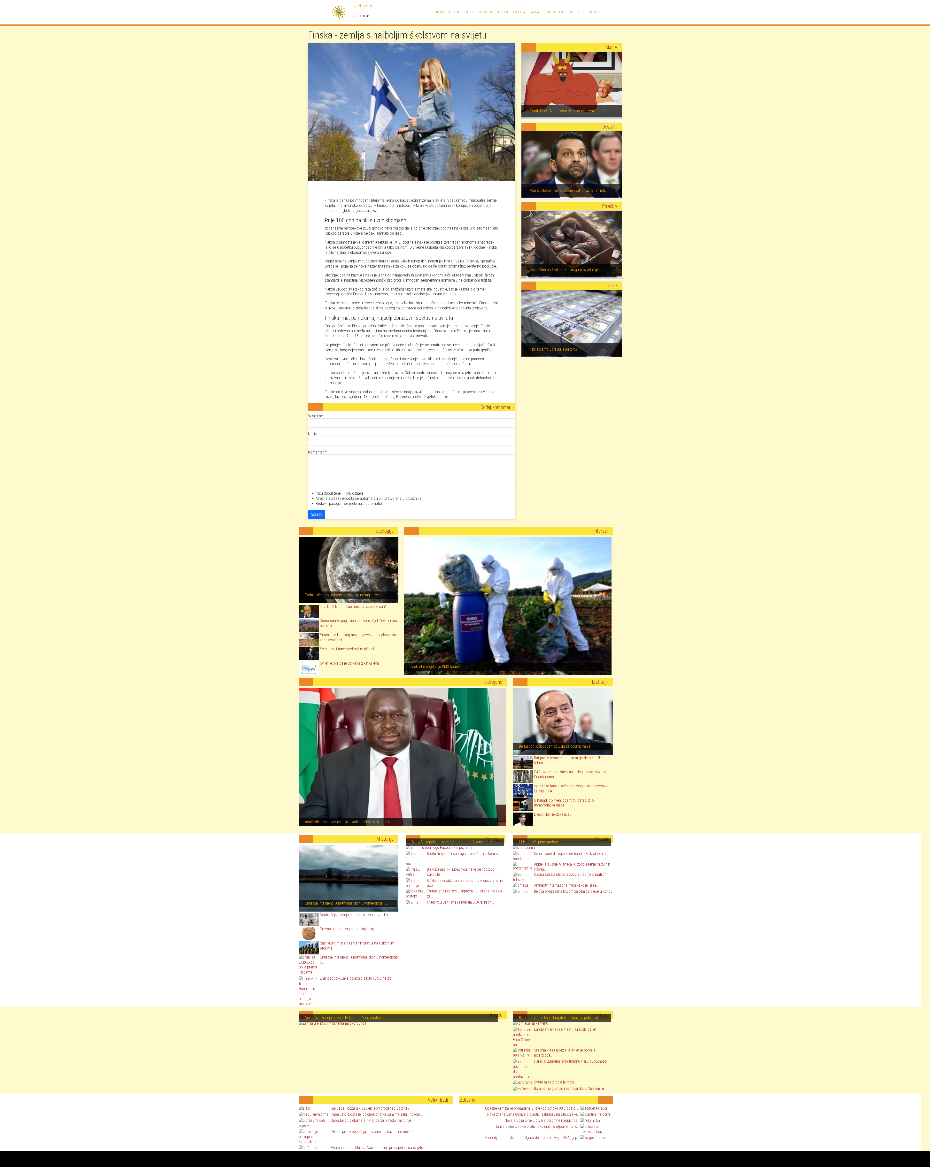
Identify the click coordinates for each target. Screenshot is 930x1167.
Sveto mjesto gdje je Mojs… (555, 1082)
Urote (580, 12)
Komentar (316, 452)
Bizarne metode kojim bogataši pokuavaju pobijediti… (559, 1017)
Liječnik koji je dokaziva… (553, 814)
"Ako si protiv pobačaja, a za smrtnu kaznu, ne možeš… (373, 1131)
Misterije (502, 12)
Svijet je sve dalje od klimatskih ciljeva (349, 663)
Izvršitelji (485, 12)
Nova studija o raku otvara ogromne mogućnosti (542, 1120)
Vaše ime (315, 415)
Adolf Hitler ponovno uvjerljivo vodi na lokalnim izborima (347, 822)
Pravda (534, 12)
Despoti (453, 12)
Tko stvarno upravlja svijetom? (553, 349)
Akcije (439, 12)
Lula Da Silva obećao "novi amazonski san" (353, 606)
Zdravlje (594, 12)
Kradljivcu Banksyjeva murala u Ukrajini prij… (461, 902)
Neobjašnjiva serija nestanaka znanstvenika (354, 915)
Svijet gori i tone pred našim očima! (347, 649)
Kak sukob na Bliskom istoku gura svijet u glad (566, 270)
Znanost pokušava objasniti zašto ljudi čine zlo (356, 978)
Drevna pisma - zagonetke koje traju (348, 929)
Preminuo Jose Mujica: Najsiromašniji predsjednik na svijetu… (378, 1147)
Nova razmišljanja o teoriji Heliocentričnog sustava (344, 1017)
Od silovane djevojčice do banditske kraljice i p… (571, 853)
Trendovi (565, 12)
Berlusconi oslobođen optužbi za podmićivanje (554, 746)
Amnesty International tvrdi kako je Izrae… (566, 885)
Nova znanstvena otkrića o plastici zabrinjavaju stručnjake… (533, 1114)
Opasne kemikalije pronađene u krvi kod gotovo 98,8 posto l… (532, 1108)
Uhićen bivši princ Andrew (538, 842)
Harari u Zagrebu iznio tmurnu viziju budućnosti (570, 1061)
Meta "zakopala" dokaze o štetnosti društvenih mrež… (453, 842)
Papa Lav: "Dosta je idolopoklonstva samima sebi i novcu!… (376, 1114)
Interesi (468, 12)
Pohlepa (519, 12)
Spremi (316, 514)
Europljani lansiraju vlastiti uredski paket (565, 1029)
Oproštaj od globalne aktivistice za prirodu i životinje (371, 1120)
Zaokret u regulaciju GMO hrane (434, 666)
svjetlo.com (362, 5)
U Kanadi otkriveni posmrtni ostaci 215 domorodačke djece (564, 803)
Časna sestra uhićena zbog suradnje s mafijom (570, 874)
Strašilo (549, 12)
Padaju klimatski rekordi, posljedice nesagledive (342, 595)
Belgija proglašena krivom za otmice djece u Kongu (573, 891)
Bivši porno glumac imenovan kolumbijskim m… (570, 1088)
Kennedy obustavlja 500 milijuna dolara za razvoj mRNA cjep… (531, 1137)
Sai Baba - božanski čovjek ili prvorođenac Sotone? (370, 1108)
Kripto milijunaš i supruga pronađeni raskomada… (465, 853)
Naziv (312, 433)
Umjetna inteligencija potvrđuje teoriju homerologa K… (346, 903)
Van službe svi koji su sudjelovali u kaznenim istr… (568, 190)
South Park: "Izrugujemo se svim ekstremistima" (567, 111)
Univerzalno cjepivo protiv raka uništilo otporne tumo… (537, 1126)
